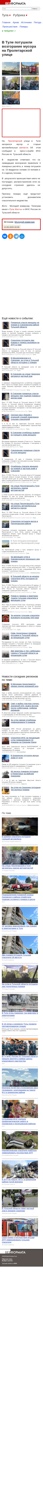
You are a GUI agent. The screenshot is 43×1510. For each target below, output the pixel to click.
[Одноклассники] (10, 236)
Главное (6, 22)
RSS (15, 1263)
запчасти (23, 147)
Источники (26, 22)
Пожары (24, 26)
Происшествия (9, 26)
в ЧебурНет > (9, 31)
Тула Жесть (15, 209)
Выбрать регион (7, 1261)
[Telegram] (16, 236)
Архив (16, 22)
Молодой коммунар (25, 222)
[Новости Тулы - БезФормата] (13, 3)
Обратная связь (7, 1259)
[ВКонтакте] (4, 236)
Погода (37, 22)
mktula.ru (8, 106)
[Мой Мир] (22, 236)
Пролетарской (15, 141)
